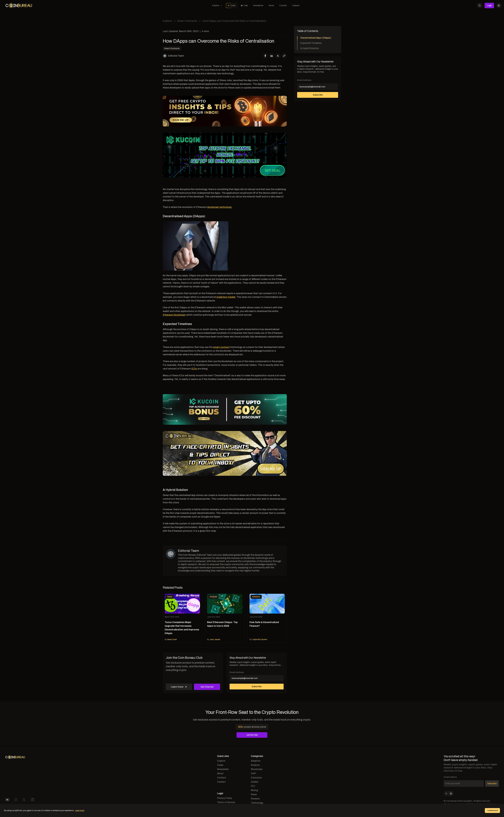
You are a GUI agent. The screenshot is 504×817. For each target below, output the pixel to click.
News (254, 794)
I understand (492, 810)
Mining (254, 790)
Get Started (207, 686)
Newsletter (258, 5)
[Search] (479, 5)
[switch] (449, 793)
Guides (254, 782)
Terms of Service (226, 802)
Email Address (237, 672)
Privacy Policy (224, 798)
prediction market (226, 297)
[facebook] (265, 55)
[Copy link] (284, 55)
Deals (233, 5)
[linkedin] (272, 56)
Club (246, 5)
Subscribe (256, 686)
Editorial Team (176, 55)
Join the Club (252, 735)
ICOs (194, 368)
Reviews (255, 798)
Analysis (255, 765)
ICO (253, 786)
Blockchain (256, 769)
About (271, 5)
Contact (283, 5)
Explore (215, 5)
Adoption (255, 761)
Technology (257, 803)
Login (489, 5)
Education (256, 777)
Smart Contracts (187, 20)
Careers (296, 5)
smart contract (221, 347)
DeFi (253, 773)
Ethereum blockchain (174, 315)
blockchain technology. (219, 207)
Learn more (177, 686)
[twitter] (278, 56)
